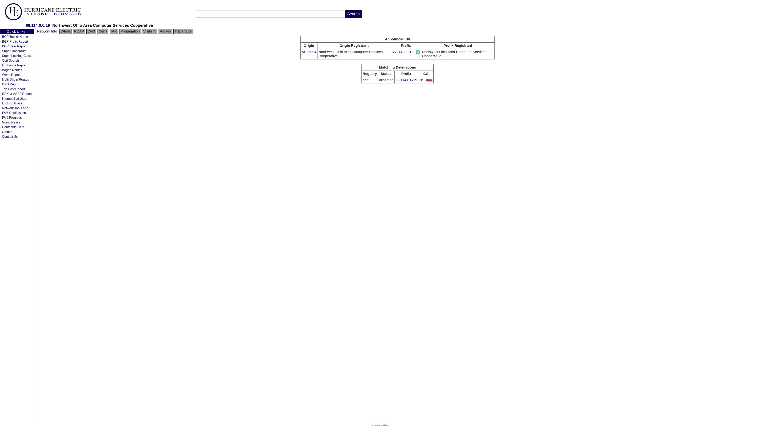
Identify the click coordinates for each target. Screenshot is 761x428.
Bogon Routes (12, 70)
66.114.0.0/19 (38, 25)
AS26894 (309, 52)
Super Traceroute (14, 51)
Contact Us (10, 136)
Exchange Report (14, 65)
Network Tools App (15, 108)
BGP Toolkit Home (15, 36)
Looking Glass (12, 103)
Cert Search (10, 60)
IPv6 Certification (14, 113)
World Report (11, 74)
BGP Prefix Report (15, 41)
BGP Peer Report (14, 46)
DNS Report (10, 84)
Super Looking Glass (17, 55)
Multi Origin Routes (15, 79)
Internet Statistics (14, 98)
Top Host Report (13, 89)
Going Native (11, 122)
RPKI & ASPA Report (17, 94)
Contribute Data (13, 127)
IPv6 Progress (12, 117)
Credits (7, 132)
